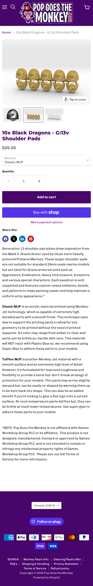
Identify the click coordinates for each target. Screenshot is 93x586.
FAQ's (13, 563)
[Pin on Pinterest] (30, 239)
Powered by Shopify (46, 577)
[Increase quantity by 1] (39, 181)
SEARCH (13, 559)
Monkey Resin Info (36, 559)
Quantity (8, 171)
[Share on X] (14, 239)
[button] (12, 115)
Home (6, 32)
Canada (44, 505)
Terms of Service (35, 568)
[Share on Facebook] (5, 239)
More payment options (47, 222)
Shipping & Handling (35, 563)
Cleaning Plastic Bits (67, 559)
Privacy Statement (66, 563)
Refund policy (60, 568)
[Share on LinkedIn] (22, 239)
